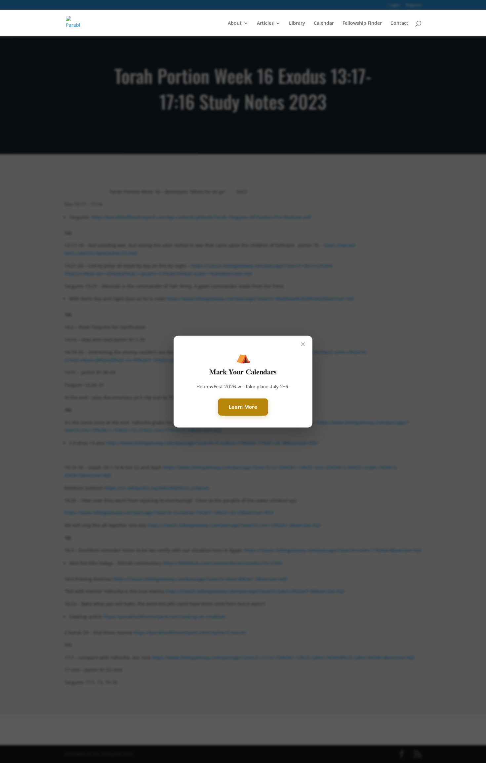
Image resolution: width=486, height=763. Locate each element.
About (235, 23)
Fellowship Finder (362, 23)
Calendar (324, 23)
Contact (399, 23)
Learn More (243, 407)
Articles (265, 23)
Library (297, 23)
